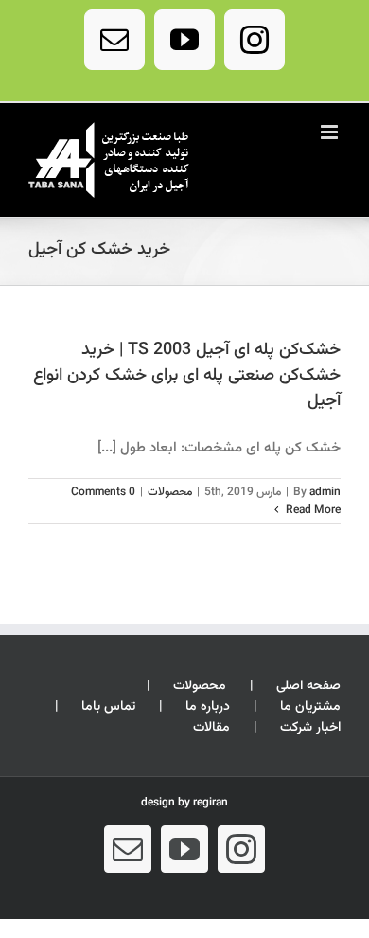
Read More (312, 510)
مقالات (211, 728)
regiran (210, 802)
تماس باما (108, 707)
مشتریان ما (310, 707)
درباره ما (207, 707)
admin (325, 492)
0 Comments (103, 492)
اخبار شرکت (310, 728)
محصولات (170, 492)
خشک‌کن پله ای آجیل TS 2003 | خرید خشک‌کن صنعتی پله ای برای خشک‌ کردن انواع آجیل (187, 376)
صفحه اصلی (308, 687)
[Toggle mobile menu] (331, 132)
